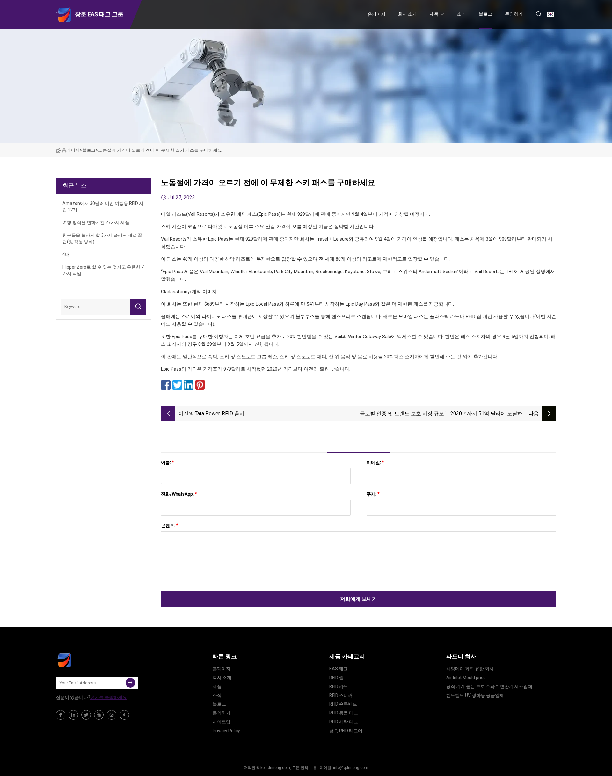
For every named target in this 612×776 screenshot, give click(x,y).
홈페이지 (376, 14)
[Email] (130, 683)
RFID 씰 (336, 677)
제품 (434, 14)
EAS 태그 (338, 668)
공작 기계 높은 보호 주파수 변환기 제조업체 (489, 686)
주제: (373, 494)
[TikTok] (124, 715)
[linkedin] (73, 715)
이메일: (375, 462)
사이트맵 (221, 721)
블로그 (485, 14)
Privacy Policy (226, 730)
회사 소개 (407, 14)
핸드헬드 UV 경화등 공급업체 (475, 695)
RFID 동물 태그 (343, 712)
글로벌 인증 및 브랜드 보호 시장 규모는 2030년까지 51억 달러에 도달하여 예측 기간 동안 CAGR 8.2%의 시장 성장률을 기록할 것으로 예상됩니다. (444, 414)
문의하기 (514, 14)
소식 (461, 14)
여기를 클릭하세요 (108, 697)
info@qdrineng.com (350, 767)
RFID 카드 (338, 686)
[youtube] (99, 715)
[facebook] (60, 715)
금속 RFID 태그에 (345, 730)
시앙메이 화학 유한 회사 (470, 668)
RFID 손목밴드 (343, 704)
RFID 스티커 (341, 695)
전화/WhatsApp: (179, 494)
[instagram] (111, 715)
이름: (167, 462)
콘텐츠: (169, 525)
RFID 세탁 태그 (343, 721)
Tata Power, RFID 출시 (219, 413)
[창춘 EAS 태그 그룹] (88, 660)
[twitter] (86, 715)
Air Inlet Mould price (466, 677)
